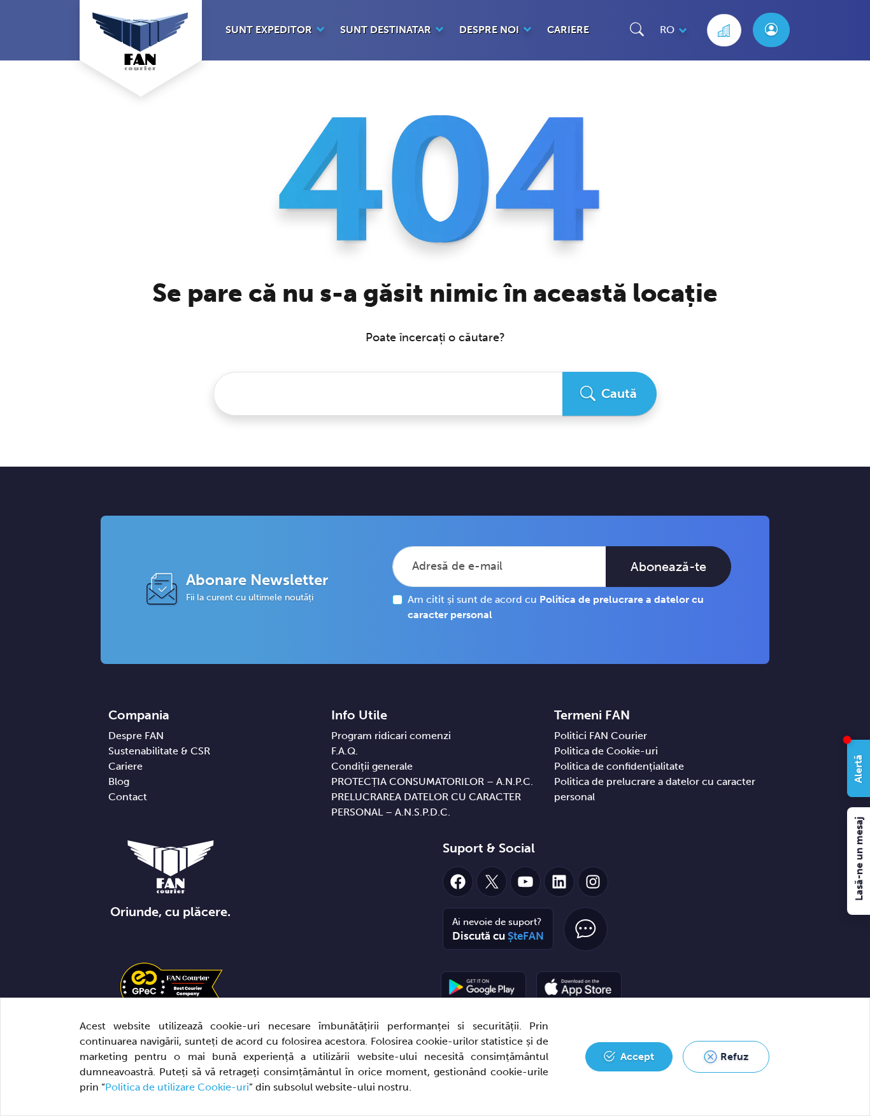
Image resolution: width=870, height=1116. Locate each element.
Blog (118, 781)
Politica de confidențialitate (619, 766)
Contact (127, 797)
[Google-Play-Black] (483, 987)
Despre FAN (136, 736)
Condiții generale (372, 766)
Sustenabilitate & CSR (159, 751)
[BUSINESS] (724, 30)
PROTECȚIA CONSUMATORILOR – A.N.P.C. (432, 781)
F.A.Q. (344, 751)
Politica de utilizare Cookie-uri (177, 1087)
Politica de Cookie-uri (606, 751)
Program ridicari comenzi (391, 736)
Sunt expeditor (268, 30)
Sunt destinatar (385, 30)
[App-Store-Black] (579, 987)
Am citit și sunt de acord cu (556, 607)
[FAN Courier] (170, 866)
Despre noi (489, 30)
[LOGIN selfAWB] (771, 30)
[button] (637, 29)
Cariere (568, 30)
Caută (619, 393)
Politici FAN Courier (600, 736)
